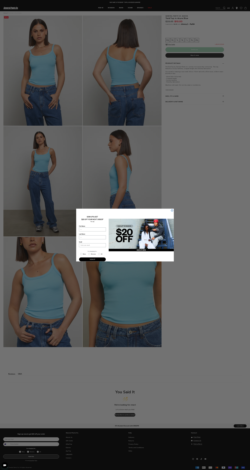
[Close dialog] (172, 210)
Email (80, 242)
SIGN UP (92, 259)
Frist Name (82, 226)
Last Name (82, 234)
